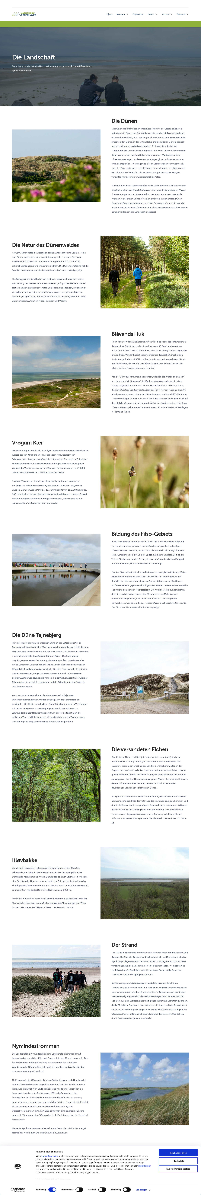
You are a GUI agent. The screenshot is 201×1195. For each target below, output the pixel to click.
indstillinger (144, 1166)
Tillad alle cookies (178, 1153)
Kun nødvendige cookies (178, 1169)
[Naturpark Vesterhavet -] (24, 14)
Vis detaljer (141, 1189)
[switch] (79, 1189)
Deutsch (181, 14)
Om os (165, 14)
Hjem (109, 14)
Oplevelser (138, 14)
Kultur (151, 14)
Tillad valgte (178, 1161)
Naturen (120, 14)
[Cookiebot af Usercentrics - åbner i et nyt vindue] (18, 1190)
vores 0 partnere (49, 1156)
